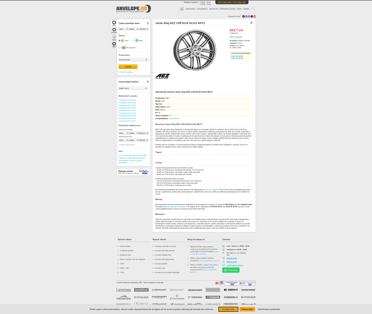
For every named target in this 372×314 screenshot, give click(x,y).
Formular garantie (161, 264)
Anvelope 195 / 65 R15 (128, 110)
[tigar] (248, 297)
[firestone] (177, 297)
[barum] (248, 304)
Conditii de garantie (126, 250)
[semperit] (123, 304)
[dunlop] (159, 290)
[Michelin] (123, 290)
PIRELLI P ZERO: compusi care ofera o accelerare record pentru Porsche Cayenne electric (204, 267)
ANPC (122, 264)
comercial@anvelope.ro (235, 265)
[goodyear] (141, 290)
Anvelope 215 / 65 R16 (128, 118)
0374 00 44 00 (237, 56)
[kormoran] (177, 304)
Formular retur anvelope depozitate (167, 272)
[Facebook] (249, 16)
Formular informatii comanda (165, 250)
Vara (126, 41)
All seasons (131, 48)
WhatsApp (232, 270)
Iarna (140, 41)
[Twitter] (252, 16)
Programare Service (227, 9)
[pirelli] (213, 290)
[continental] (177, 290)
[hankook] (213, 297)
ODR (122, 272)
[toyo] (248, 290)
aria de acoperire (212, 190)
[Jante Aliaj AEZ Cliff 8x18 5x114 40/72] (188, 71)
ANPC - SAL (124, 268)
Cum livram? (190, 9)
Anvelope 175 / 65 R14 (128, 100)
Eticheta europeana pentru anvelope (132, 158)
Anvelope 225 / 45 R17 (128, 121)
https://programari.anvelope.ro (175, 207)
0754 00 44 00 (237, 58)
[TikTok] (243, 16)
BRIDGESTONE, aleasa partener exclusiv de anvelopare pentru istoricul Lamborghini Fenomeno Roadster (203, 249)
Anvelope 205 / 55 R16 (128, 113)
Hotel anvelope (125, 246)
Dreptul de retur (125, 255)
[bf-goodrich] (159, 304)
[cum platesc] (219, 283)
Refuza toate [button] (247, 309)
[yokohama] (195, 297)
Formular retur (160, 268)
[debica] (230, 304)
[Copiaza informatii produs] (251, 23)
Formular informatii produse (164, 259)
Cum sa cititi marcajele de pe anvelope (133, 155)
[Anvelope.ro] (133, 12)
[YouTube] (254, 16)
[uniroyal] (230, 297)
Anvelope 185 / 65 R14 (128, 103)
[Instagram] (246, 16)
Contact (246, 9)
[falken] (213, 304)
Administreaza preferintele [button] (269, 309)
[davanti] (230, 290)
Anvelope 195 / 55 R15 (128, 108)
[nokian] (159, 297)
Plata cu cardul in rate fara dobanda (132, 259)
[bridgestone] (195, 290)
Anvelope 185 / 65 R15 (128, 105)
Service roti (213, 9)
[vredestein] (123, 297)
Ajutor (239, 9)
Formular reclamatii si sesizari (165, 246)
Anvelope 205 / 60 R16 (128, 116)
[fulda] (141, 297)
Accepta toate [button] (228, 309)
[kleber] (195, 304)
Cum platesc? (202, 9)
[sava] (141, 304)
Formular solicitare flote (163, 255)
